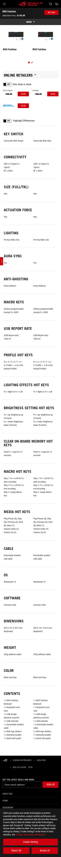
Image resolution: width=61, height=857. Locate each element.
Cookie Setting (30, 841)
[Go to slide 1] (29, 62)
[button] (4, 4)
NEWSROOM (8, 807)
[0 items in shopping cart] (56, 4)
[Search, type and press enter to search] (50, 4)
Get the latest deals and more (18, 779)
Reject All (16, 850)
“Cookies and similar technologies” (31, 834)
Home (5, 800)
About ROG (8, 793)
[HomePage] (5, 760)
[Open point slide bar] (1, 261)
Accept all (45, 850)
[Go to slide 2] (32, 62)
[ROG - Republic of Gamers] (30, 4)
